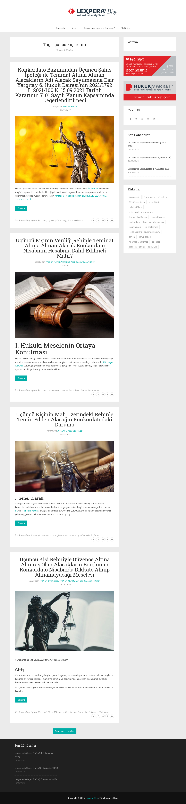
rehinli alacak (54, 390)
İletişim (125, 28)
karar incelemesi (75, 220)
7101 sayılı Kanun (29, 510)
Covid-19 (162, 197)
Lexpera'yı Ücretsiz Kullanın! (99, 28)
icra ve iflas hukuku (70, 390)
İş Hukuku (152, 246)
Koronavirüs (134, 197)
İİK (16, 510)
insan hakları (135, 227)
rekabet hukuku (158, 217)
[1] (72, 365)
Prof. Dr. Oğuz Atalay (49, 580)
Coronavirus (149, 197)
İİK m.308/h (93, 188)
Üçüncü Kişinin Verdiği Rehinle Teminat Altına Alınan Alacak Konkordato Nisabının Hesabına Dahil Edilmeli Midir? (64, 248)
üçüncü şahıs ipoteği (57, 220)
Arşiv (75, 28)
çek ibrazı (156, 241)
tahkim (132, 236)
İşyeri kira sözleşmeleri (153, 222)
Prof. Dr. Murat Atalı (69, 580)
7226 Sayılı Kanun (137, 202)
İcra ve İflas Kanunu (90, 390)
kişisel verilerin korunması (141, 212)
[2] (109, 365)
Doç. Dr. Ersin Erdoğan (90, 580)
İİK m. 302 (52, 712)
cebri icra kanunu (137, 246)
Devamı (21, 208)
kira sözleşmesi (151, 227)
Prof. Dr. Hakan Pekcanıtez (58, 261)
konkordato (24, 220)
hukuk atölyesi (135, 207)
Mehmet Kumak (70, 106)
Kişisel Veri (154, 202)
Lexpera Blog (92, 798)
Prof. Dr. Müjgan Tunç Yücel (70, 430)
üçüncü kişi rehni (38, 220)
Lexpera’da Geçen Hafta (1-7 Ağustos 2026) (149, 168)
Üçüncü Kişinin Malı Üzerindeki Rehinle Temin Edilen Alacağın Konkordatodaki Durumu (64, 419)
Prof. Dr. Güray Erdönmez (82, 261)
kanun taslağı (145, 236)
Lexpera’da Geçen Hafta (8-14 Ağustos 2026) (149, 157)
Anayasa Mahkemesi (139, 241)
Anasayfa (60, 28)
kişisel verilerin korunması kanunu (144, 231)
